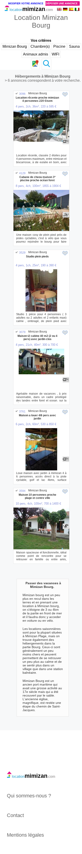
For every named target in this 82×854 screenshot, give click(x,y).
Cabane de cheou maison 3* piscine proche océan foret (37, 179)
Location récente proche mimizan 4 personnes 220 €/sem (37, 99)
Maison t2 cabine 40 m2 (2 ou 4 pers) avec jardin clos (37, 337)
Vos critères (41, 40)
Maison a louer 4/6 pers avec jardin (37, 417)
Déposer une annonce (61, 3)
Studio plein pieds (37, 256)
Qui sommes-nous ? (29, 796)
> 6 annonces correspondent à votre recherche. (43, 80)
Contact (15, 815)
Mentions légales (25, 835)
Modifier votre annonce (25, 3)
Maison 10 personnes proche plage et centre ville (37, 496)
